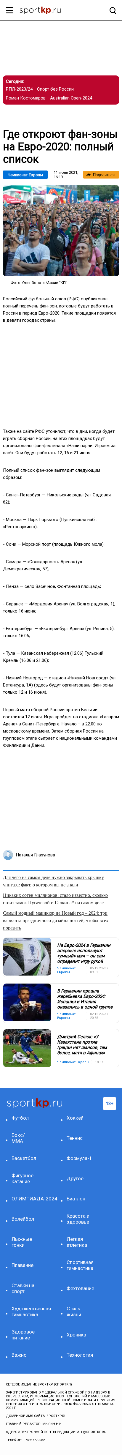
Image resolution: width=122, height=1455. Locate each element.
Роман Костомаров (26, 98)
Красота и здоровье (78, 1219)
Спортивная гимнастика (80, 1265)
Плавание (22, 1265)
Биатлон (76, 1199)
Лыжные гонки (22, 1242)
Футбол (20, 1118)
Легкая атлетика (77, 1242)
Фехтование (80, 1288)
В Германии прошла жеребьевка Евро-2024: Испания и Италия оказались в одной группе (85, 999)
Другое (75, 1178)
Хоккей (75, 1118)
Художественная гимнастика (25, 1311)
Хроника (76, 1335)
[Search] (111, 10)
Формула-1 (79, 1158)
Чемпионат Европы (25, 175)
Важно (19, 1355)
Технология (80, 1355)
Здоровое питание (23, 1335)
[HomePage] (51, 11)
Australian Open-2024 (71, 98)
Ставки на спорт (23, 1288)
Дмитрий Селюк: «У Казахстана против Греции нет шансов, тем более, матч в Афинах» (82, 1044)
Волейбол (23, 1219)
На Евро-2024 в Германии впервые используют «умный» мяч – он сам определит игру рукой (83, 953)
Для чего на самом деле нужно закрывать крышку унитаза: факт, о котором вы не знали (53, 881)
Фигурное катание (22, 1178)
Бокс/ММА (18, 1138)
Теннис (75, 1138)
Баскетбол (24, 1158)
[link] (61, 230)
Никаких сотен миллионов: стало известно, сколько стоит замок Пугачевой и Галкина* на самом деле (55, 899)
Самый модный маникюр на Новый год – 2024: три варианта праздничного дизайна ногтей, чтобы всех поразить (55, 920)
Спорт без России (55, 89)
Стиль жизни (74, 1311)
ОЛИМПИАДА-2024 (25, 1199)
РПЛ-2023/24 (19, 89)
